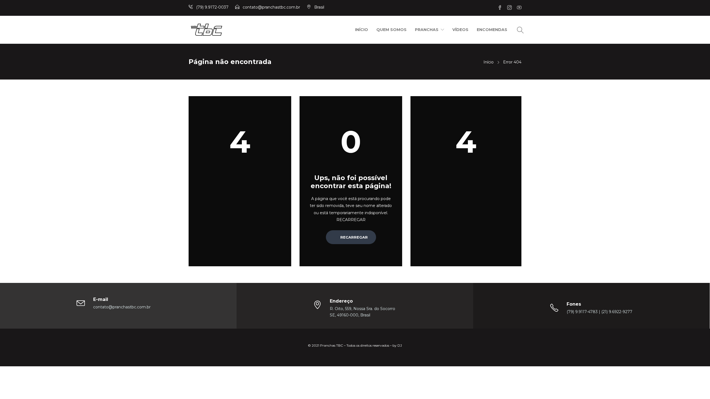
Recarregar (353, 237)
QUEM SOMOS (391, 29)
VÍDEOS (460, 29)
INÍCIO (361, 29)
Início (488, 62)
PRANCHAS (426, 29)
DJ (399, 345)
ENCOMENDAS (492, 29)
